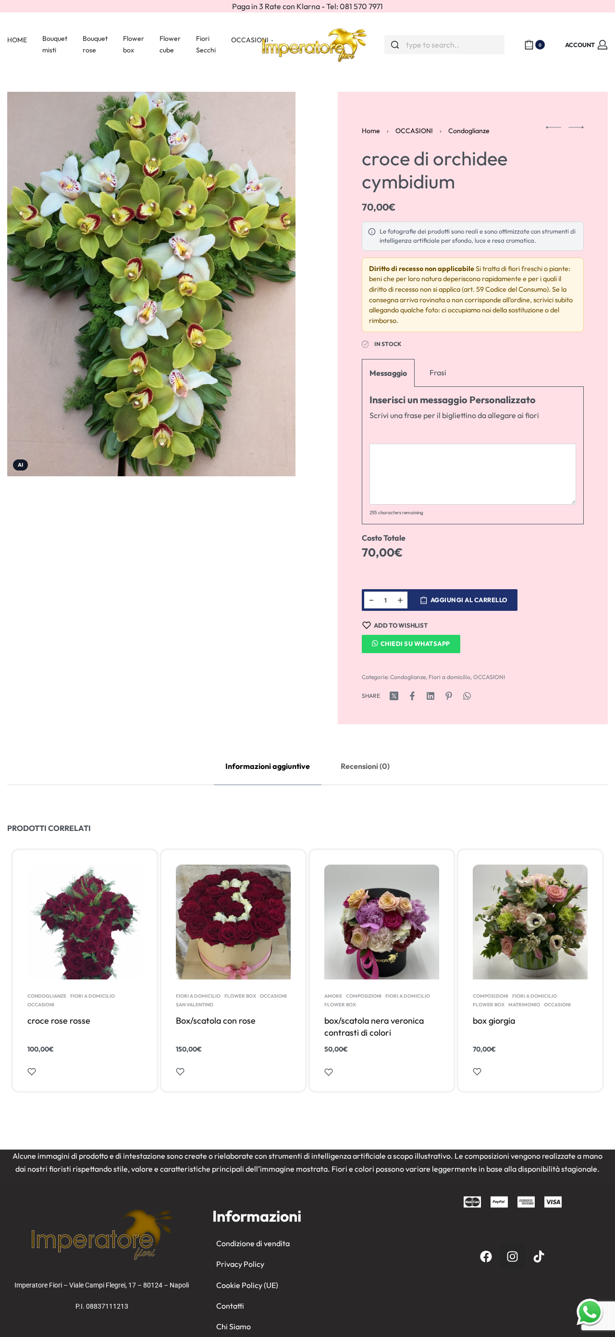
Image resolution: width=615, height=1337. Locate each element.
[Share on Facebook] (412, 696)
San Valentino (194, 1005)
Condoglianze (469, 130)
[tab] (267, 766)
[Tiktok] (539, 1256)
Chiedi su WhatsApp (415, 643)
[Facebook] (486, 1256)
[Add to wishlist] (31, 1071)
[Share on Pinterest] (448, 696)
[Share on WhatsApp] (467, 696)
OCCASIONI (414, 130)
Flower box (240, 996)
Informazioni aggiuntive (267, 766)
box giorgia (494, 1020)
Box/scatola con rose (216, 1020)
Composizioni (363, 996)
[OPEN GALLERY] (151, 284)
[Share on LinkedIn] (430, 696)
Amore (333, 996)
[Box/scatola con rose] (233, 922)
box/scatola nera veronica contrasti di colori (374, 1026)
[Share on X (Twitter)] (394, 696)
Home (371, 130)
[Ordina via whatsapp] (589, 1311)
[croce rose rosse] (84, 922)
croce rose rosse (58, 1020)
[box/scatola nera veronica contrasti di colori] (381, 922)
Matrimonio (524, 1005)
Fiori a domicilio (449, 677)
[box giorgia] (530, 922)
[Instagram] (513, 1256)
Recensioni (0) (365, 766)
